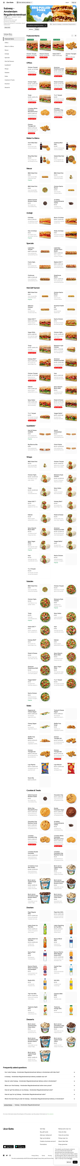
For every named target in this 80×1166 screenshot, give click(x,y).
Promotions (43, 1144)
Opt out (69, 1162)
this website (50, 1114)
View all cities (62, 1132)
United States (8, 1105)
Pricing (50, 1155)
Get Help (42, 1129)
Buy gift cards (44, 1132)
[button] (40, 1072)
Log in (67, 2)
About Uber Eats (63, 1141)
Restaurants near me (64, 1129)
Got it (75, 1162)
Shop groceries (62, 1144)
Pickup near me (63, 1138)
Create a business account (48, 1141)
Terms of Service (51, 1158)
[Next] (75, 35)
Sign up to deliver (45, 1138)
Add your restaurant (46, 1135)
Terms (43, 1155)
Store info (7, 27)
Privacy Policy (35, 1155)
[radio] (31, 29)
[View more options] (74, 8)
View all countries (63, 1135)
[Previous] (72, 35)
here (71, 1158)
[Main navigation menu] (4, 2)
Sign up (74, 2)
